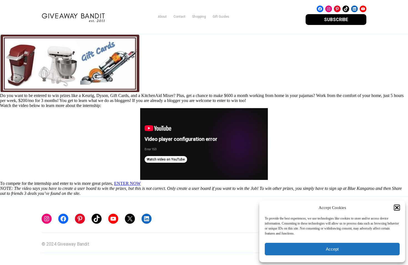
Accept (332, 249)
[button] (397, 207)
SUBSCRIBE (336, 19)
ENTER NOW (127, 183)
